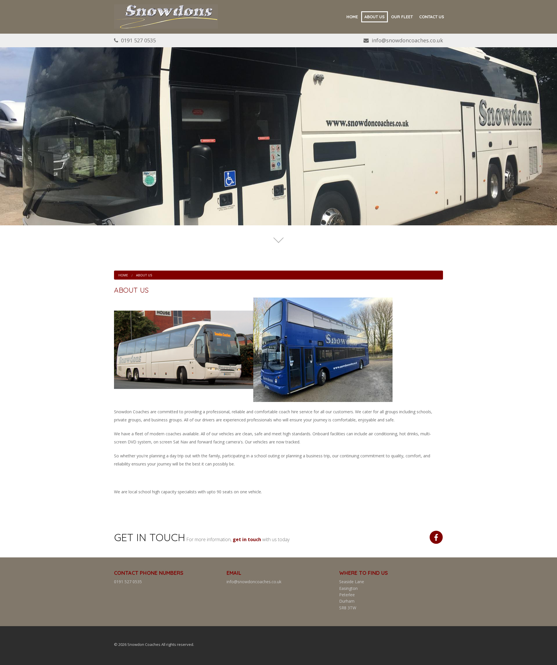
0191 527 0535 (138, 40)
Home (352, 16)
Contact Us (431, 16)
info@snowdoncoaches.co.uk (407, 40)
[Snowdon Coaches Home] (166, 16)
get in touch (247, 539)
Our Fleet (402, 16)
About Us (374, 16)
